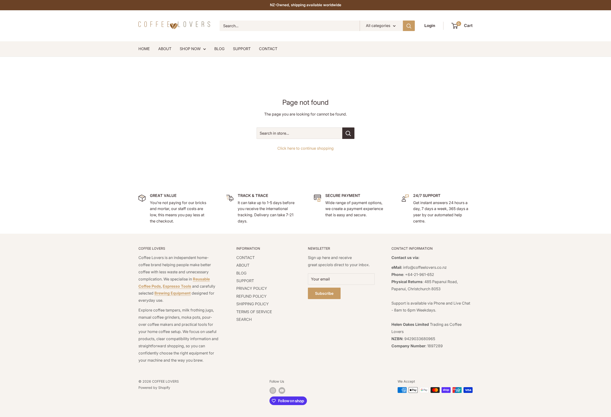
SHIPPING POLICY (252, 303)
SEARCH (244, 319)
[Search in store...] (348, 133)
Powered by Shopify (154, 387)
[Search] (409, 26)
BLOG (219, 48)
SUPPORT (242, 48)
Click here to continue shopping (305, 148)
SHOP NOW (190, 48)
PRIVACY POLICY (251, 288)
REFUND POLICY (251, 296)
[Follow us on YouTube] (282, 390)
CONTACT (268, 48)
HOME (144, 48)
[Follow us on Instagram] (272, 390)
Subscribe (324, 293)
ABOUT (164, 48)
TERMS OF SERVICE (254, 311)
